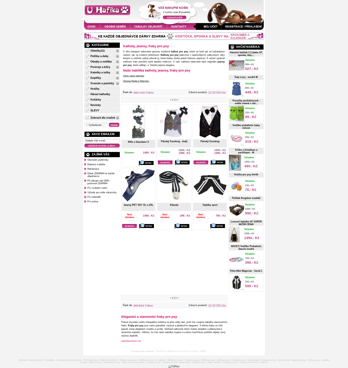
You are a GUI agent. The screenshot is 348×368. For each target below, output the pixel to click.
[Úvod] (91, 29)
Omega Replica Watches (136, 81)
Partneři (263, 362)
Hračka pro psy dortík (246, 174)
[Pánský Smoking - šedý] (174, 137)
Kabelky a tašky (100, 72)
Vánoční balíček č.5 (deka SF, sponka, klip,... (246, 54)
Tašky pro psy (314, 360)
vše (224, 92)
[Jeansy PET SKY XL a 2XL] (138, 201)
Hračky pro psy (198, 362)
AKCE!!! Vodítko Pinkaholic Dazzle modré (246, 247)
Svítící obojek (254, 360)
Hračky (94, 88)
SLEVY (94, 110)
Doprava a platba (96, 164)
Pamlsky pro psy (169, 362)
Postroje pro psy (269, 360)
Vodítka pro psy (224, 360)
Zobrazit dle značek (102, 117)
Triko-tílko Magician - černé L (246, 270)
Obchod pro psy (91, 360)
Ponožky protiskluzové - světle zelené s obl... (246, 102)
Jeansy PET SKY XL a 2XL (138, 205)
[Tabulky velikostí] (148, 29)
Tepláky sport (210, 205)
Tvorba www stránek (142, 351)
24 (214, 92)
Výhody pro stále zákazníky (102, 192)
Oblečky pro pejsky (128, 360)
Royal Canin (184, 362)
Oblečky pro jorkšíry (109, 360)
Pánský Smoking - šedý (174, 141)
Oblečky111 (97, 50)
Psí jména (92, 201)
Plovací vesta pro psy (249, 362)
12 (209, 92)
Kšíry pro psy (284, 360)
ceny (142, 92)
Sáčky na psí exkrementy (133, 362)
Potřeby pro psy (35, 360)
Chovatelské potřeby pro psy (69, 360)
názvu (150, 92)
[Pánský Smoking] (210, 137)
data (136, 92)
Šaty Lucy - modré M (246, 77)
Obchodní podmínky (98, 159)
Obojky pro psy (239, 360)
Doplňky (95, 77)
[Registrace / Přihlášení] (243, 29)
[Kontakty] (181, 29)
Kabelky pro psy (299, 360)
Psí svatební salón (97, 188)
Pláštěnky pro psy (175, 360)
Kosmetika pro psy (111, 362)
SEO (203, 351)
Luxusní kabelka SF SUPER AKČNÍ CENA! (246, 223)
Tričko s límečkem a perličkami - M (246, 151)
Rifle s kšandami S (138, 142)
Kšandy (174, 205)
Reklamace (93, 169)
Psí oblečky (160, 360)
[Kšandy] (174, 201)
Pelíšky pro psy (208, 360)
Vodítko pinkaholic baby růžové (246, 126)
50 (218, 92)
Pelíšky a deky (99, 56)
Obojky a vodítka (101, 61)
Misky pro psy (95, 362)
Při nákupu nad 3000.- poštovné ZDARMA (98, 182)
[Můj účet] (208, 29)
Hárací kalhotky (100, 94)
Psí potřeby (49, 360)
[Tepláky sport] (210, 201)
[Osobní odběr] (115, 29)
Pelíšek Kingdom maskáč (246, 198)
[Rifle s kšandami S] (138, 138)
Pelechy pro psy (192, 360)
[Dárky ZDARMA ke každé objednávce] (173, 39)
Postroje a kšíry (100, 67)
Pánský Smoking (209, 141)
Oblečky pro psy (146, 360)
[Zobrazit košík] (174, 18)
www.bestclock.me (131, 341)
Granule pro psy (153, 362)
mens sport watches (133, 75)
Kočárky (95, 99)
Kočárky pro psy (230, 362)
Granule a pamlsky (102, 83)
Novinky (95, 105)
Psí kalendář (94, 197)
